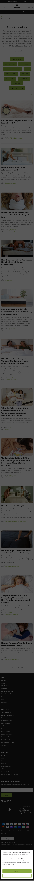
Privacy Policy (11, 864)
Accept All (17, 871)
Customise (17, 876)
